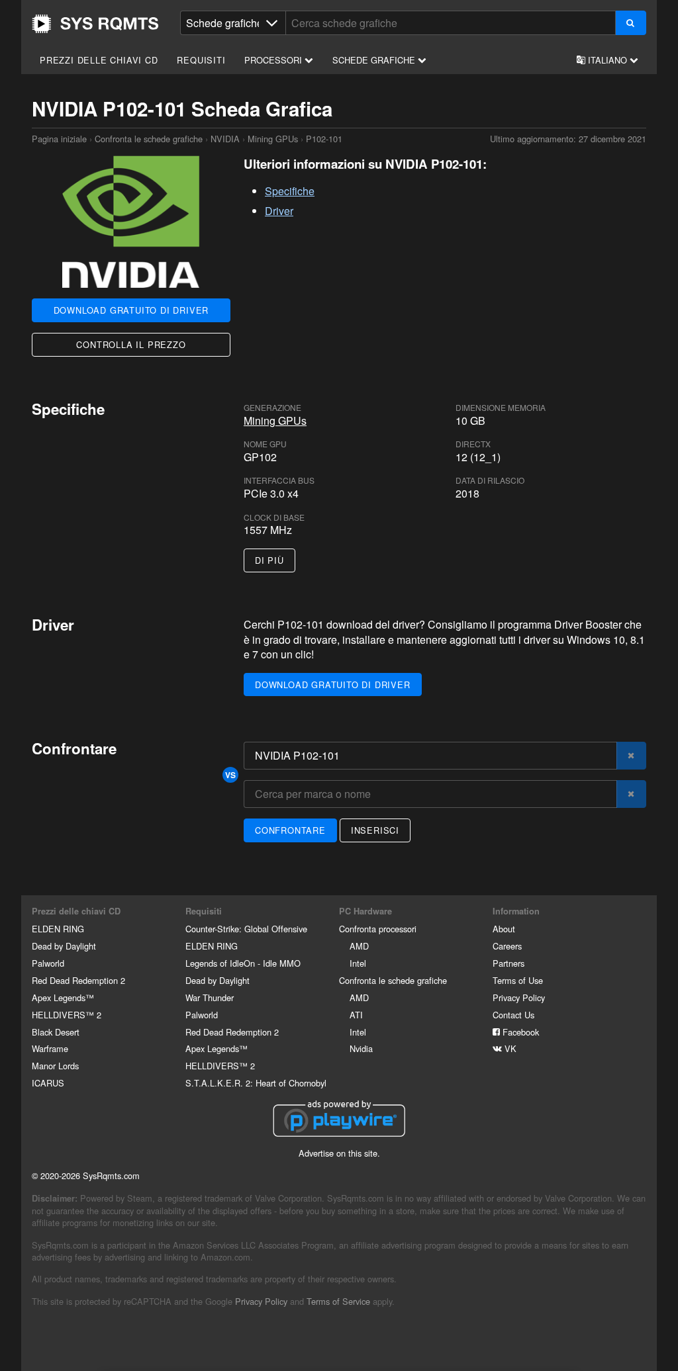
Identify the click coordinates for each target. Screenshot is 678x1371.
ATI (356, 1014)
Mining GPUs (273, 138)
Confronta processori (377, 928)
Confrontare (290, 830)
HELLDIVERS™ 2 (66, 1014)
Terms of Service (338, 1301)
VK (509, 1048)
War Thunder (209, 997)
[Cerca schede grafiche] (630, 23)
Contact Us (513, 1014)
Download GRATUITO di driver (131, 310)
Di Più (269, 560)
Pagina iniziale (95, 23)
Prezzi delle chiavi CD (99, 60)
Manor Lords (55, 1065)
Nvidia (361, 1048)
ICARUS (48, 1083)
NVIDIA (225, 138)
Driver (279, 210)
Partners (508, 963)
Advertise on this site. (339, 1153)
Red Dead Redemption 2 (78, 980)
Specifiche (290, 191)
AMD (359, 946)
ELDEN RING (58, 928)
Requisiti (201, 60)
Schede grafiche (375, 60)
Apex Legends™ (63, 997)
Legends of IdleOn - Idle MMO (243, 963)
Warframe (50, 1048)
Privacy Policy (519, 997)
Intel (358, 963)
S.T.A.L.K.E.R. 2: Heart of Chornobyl (255, 1083)
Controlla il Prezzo (130, 344)
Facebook (519, 1032)
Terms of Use (518, 980)
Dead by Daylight (64, 946)
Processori (274, 60)
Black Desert (55, 1032)
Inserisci (375, 830)
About (504, 928)
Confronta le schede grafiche (149, 138)
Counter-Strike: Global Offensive (246, 928)
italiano (607, 60)
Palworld (48, 963)
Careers (507, 946)
